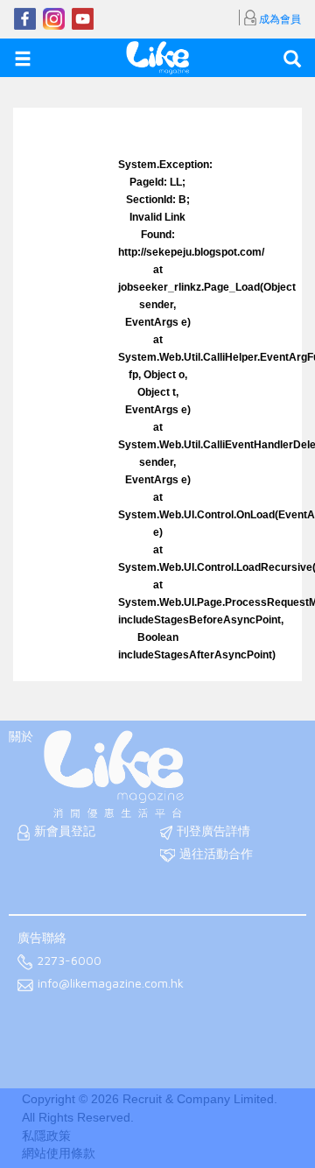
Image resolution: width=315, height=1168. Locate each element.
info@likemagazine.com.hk (111, 983)
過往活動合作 (216, 854)
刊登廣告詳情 (213, 831)
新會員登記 (64, 831)
